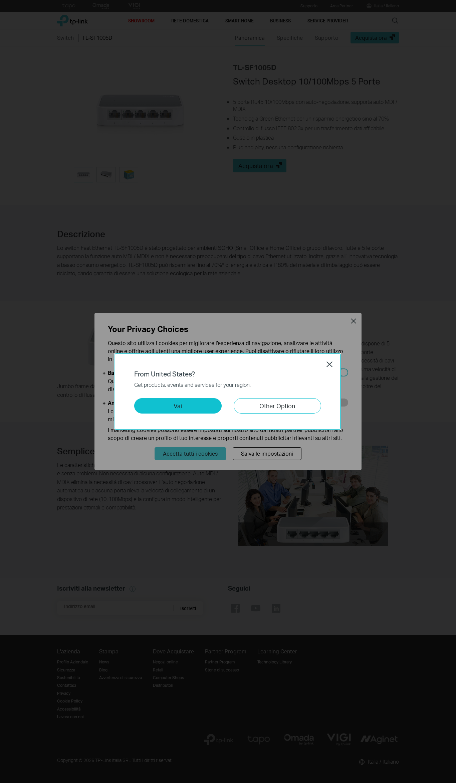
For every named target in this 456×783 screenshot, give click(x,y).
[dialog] (228, 391)
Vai (178, 406)
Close (329, 364)
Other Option (277, 406)
